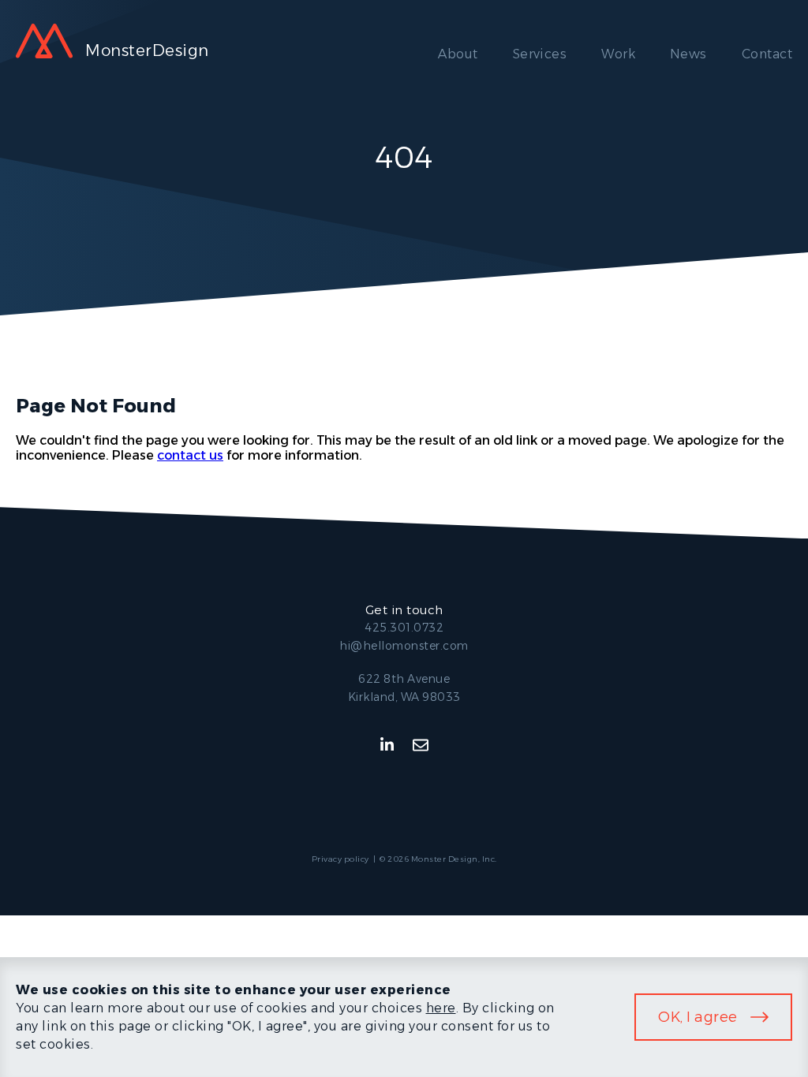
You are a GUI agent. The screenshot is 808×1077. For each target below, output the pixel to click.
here (441, 1008)
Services (540, 54)
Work (618, 54)
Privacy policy (340, 859)
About (457, 54)
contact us (190, 455)
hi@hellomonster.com (404, 646)
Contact (767, 54)
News (688, 54)
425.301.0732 (404, 627)
